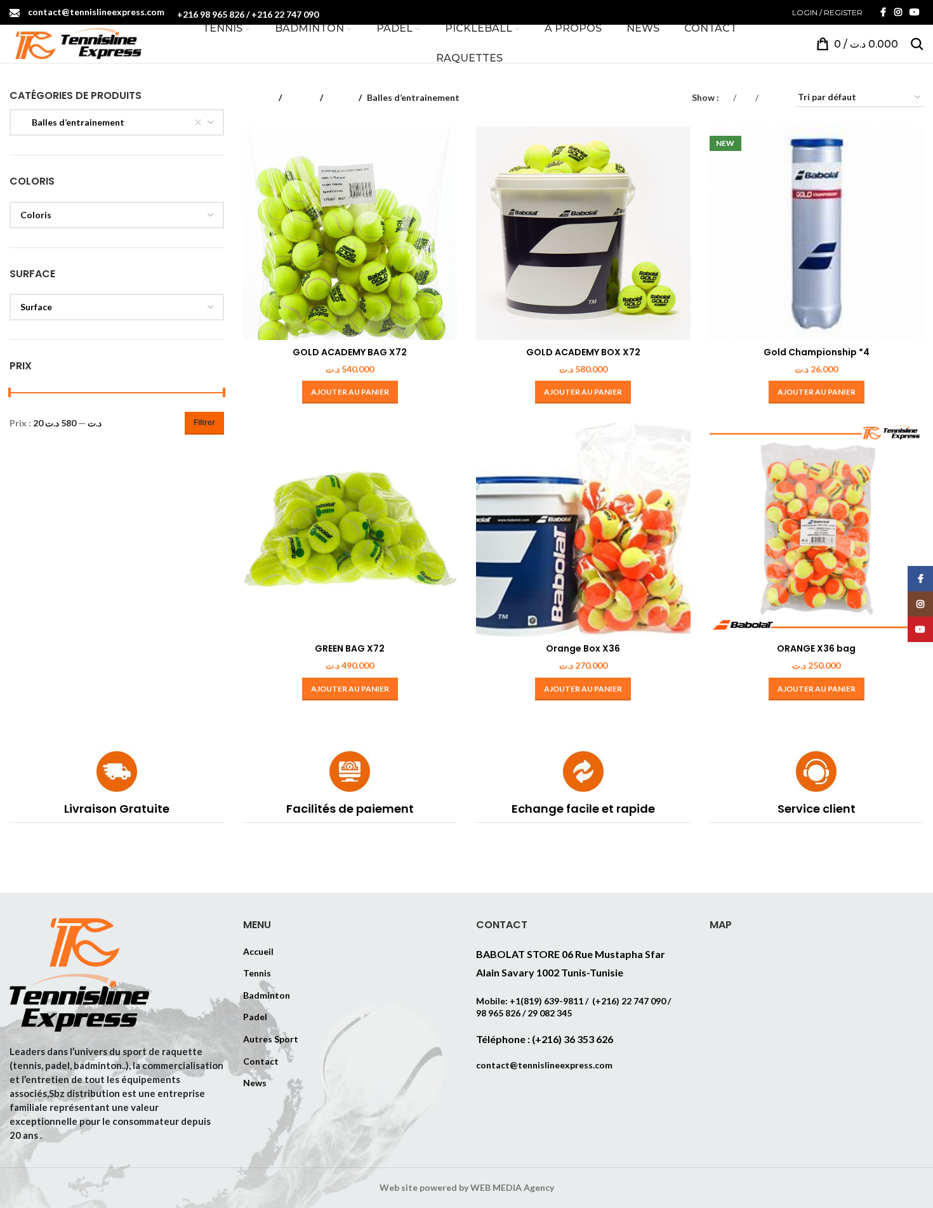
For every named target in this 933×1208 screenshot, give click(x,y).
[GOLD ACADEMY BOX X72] (583, 233)
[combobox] (117, 122)
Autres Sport (270, 1039)
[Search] (917, 43)
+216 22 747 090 (285, 14)
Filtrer (204, 422)
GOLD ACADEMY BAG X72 (350, 352)
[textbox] (117, 215)
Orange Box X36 (583, 648)
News (255, 1082)
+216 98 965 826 (210, 14)
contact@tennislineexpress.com (96, 11)
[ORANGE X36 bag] (817, 530)
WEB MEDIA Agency (512, 1187)
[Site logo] (76, 42)
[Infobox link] (117, 787)
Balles (341, 97)
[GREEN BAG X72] (350, 530)
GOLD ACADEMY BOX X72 (583, 352)
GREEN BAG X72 (350, 648)
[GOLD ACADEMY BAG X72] (350, 233)
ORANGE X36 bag (816, 648)
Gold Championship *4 (817, 352)
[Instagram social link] (898, 12)
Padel (255, 1016)
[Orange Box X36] (583, 530)
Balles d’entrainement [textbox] (72, 122)
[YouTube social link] (914, 12)
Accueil (258, 97)
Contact (261, 1061)
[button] (350, 392)
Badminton (266, 995)
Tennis (301, 97)
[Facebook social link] (882, 12)
